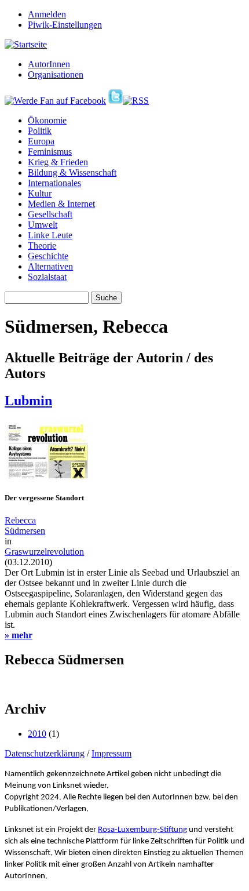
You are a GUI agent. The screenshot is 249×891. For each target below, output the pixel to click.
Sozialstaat (47, 277)
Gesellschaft (50, 214)
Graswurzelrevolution (44, 552)
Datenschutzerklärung (45, 753)
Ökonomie (47, 120)
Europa (41, 141)
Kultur (40, 193)
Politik (40, 131)
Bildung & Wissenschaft (72, 172)
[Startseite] (26, 44)
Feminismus (50, 152)
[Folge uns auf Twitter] (115, 101)
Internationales (54, 183)
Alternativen (50, 266)
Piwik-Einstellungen (65, 25)
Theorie (42, 245)
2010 (37, 734)
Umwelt (42, 225)
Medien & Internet (61, 204)
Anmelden (47, 14)
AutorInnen (49, 64)
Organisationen (55, 74)
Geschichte (48, 256)
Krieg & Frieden (58, 162)
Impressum (111, 753)
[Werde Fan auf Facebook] (55, 101)
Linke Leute (50, 235)
